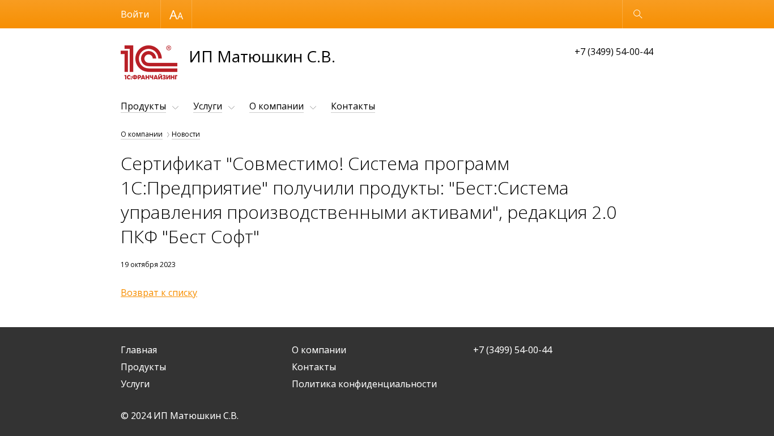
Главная (139, 350)
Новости (186, 134)
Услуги (207, 106)
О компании (276, 106)
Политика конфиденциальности (364, 384)
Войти (135, 14)
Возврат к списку (159, 292)
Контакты (353, 106)
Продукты (143, 106)
